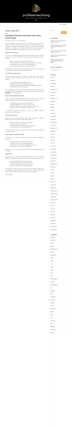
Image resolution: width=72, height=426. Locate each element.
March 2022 (52, 146)
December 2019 (53, 226)
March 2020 (52, 217)
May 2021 (52, 175)
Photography (53, 296)
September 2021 (53, 164)
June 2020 (52, 208)
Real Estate (52, 299)
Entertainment (53, 255)
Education (52, 252)
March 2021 (52, 181)
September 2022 (53, 128)
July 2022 (52, 134)
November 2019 (53, 229)
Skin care (52, 305)
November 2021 (53, 158)
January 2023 (53, 119)
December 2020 (53, 190)
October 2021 (53, 161)
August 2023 (53, 101)
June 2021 (52, 172)
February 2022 (53, 149)
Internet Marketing (54, 284)
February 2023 (53, 116)
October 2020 (53, 196)
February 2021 (53, 184)
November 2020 (53, 193)
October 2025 (53, 83)
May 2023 (52, 107)
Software (52, 311)
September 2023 (53, 98)
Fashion (51, 258)
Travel (51, 323)
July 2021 (52, 169)
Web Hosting (53, 329)
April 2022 (52, 143)
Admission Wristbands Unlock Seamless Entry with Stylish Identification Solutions (58, 46)
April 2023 (52, 110)
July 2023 (52, 104)
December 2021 (53, 155)
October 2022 (53, 125)
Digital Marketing (53, 249)
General (51, 269)
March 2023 (52, 113)
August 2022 (53, 131)
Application (52, 237)
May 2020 (52, 211)
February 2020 (53, 220)
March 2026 (52, 80)
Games (6, 33)
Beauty (51, 243)
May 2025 (52, 86)
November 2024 (53, 89)
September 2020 (53, 199)
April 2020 (52, 214)
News (51, 293)
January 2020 (53, 223)
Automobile (52, 240)
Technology (52, 320)
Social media (53, 308)
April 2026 (52, 77)
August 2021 (52, 166)
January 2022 (53, 152)
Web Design (52, 326)
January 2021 (53, 187)
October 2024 (53, 92)
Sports (51, 314)
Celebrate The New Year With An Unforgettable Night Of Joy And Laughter (57, 61)
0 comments (23, 40)
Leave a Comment (9, 174)
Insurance (52, 281)
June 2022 (52, 137)
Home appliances (53, 278)
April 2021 (52, 178)
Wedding (52, 332)
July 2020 (52, 205)
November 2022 (53, 122)
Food (51, 264)
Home (51, 275)
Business (52, 246)
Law (51, 287)
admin (9, 40)
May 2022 (52, 140)
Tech (51, 317)
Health (51, 272)
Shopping (52, 302)
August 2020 (53, 202)
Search (51, 30)
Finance (51, 261)
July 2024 (52, 95)
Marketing (52, 290)
